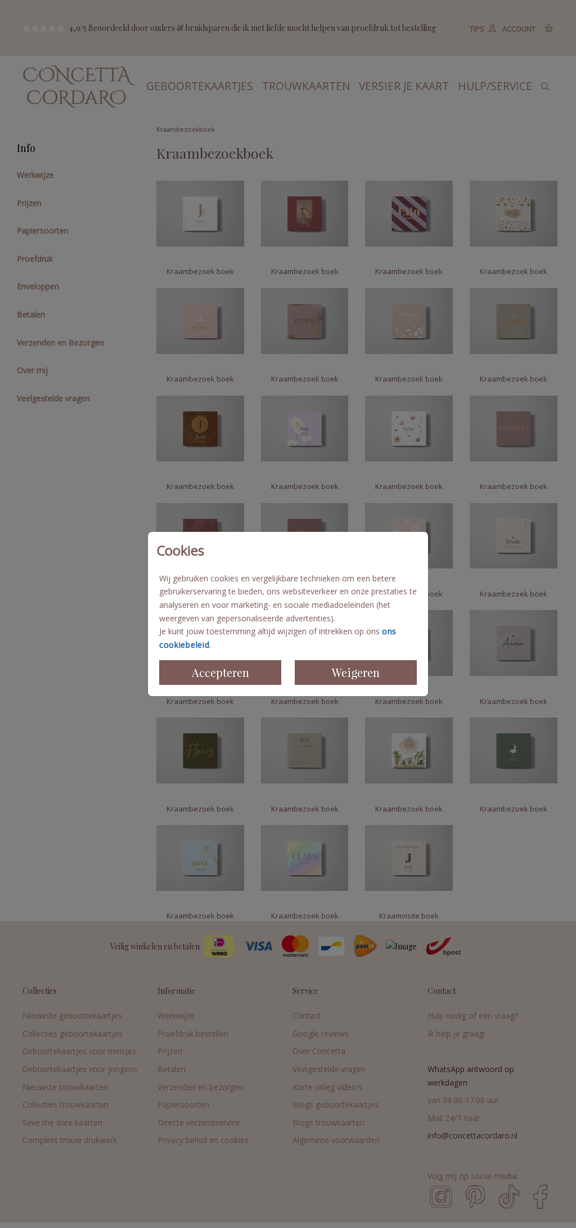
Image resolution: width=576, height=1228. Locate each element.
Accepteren (220, 672)
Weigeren (356, 672)
